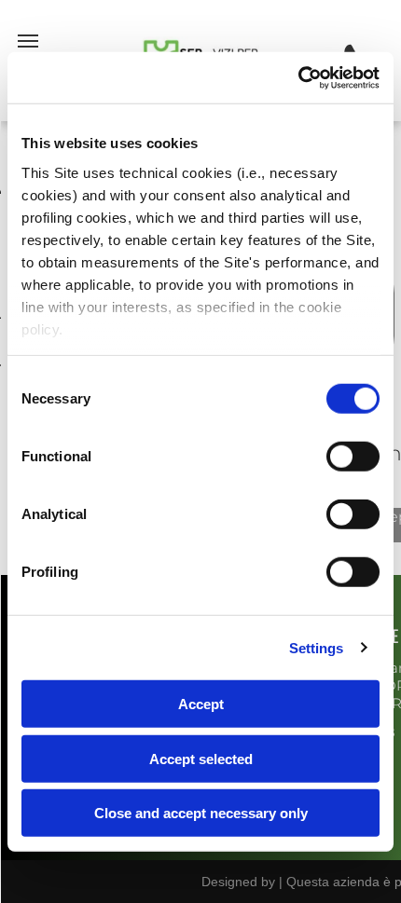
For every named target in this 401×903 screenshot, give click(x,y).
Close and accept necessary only (201, 813)
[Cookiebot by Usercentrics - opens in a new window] (298, 77)
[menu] (28, 41)
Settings (316, 647)
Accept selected (201, 758)
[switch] (353, 457)
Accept (201, 704)
